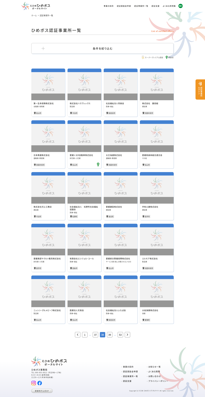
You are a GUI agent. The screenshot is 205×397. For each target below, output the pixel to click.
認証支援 (155, 6)
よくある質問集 (169, 6)
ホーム (34, 15)
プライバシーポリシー (158, 381)
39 (109, 334)
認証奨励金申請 (124, 6)
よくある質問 (154, 371)
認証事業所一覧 (141, 6)
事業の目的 (109, 6)
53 (120, 334)
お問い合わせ (154, 376)
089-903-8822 (41, 372)
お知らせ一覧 (154, 366)
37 (95, 334)
